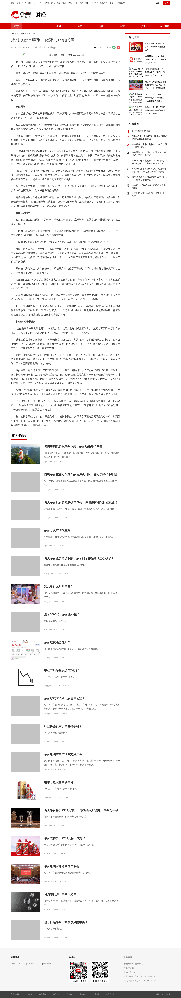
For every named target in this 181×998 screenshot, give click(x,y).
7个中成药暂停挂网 (141, 131)
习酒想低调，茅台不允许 (60, 894)
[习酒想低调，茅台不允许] (25, 901)
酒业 (143, 26)
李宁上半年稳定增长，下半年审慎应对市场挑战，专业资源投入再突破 (149, 162)
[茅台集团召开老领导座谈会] (25, 874)
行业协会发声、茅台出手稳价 (63, 726)
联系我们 (42, 994)
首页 (13, 3)
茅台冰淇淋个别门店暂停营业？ (64, 698)
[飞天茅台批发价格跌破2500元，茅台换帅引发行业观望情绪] (25, 514)
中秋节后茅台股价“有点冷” (61, 670)
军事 (24, 3)
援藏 (58, 3)
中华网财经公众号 (100, 981)
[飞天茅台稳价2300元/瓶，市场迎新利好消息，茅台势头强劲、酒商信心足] (25, 818)
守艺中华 (94, 3)
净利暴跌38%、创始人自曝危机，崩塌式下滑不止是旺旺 (149, 154)
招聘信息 (56, 994)
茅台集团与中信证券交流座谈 (63, 754)
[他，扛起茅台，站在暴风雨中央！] (25, 934)
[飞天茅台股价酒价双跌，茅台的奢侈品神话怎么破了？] (25, 570)
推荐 (16, 26)
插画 (64, 3)
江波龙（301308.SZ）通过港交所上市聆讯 (149, 186)
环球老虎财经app (47, 47)
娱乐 (35, 3)
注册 (158, 3)
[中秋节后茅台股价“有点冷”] (25, 678)
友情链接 (96, 994)
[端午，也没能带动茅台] (25, 790)
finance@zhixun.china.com (135, 972)
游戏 (47, 3)
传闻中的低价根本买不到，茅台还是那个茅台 (73, 446)
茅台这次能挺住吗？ (57, 642)
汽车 (41, 3)
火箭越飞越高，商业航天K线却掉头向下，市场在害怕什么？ (149, 178)
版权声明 (69, 994)
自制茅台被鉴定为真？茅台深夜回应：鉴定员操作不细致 (80, 474)
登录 (166, 3)
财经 (30, 3)
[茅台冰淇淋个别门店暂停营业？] (25, 710)
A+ (94, 47)
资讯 (18, 3)
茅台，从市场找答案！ (58, 530)
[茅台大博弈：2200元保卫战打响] (25, 846)
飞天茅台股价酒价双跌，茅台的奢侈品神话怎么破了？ (79, 558)
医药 (122, 26)
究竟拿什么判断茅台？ (58, 586)
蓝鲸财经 (47, 963)
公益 (75, 3)
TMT (37, 26)
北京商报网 (31, 963)
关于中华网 (15, 994)
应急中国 (104, 3)
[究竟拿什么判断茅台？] (25, 594)
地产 (80, 26)
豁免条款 (83, 994)
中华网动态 (110, 994)
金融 (58, 26)
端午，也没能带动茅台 (58, 782)
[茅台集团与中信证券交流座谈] (25, 766)
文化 (53, 3)
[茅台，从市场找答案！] (25, 542)
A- (101, 47)
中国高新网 (15, 963)
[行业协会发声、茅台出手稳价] (25, 738)
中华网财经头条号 (78, 981)
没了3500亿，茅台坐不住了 (62, 614)
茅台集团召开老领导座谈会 (61, 866)
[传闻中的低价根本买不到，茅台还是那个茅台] (25, 454)
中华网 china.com (22, 15)
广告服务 (29, 994)
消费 (101, 26)
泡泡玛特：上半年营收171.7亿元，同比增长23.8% (149, 145)
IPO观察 (164, 26)
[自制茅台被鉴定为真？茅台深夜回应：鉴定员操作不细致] (25, 486)
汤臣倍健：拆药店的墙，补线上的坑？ (148, 194)
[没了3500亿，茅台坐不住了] (25, 626)
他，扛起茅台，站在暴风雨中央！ (66, 922)
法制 (87, 3)
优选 (81, 3)
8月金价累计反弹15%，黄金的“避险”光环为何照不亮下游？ (149, 137)
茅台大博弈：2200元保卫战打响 (64, 838)
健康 (70, 3)
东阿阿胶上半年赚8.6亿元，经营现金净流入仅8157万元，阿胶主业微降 (149, 170)
